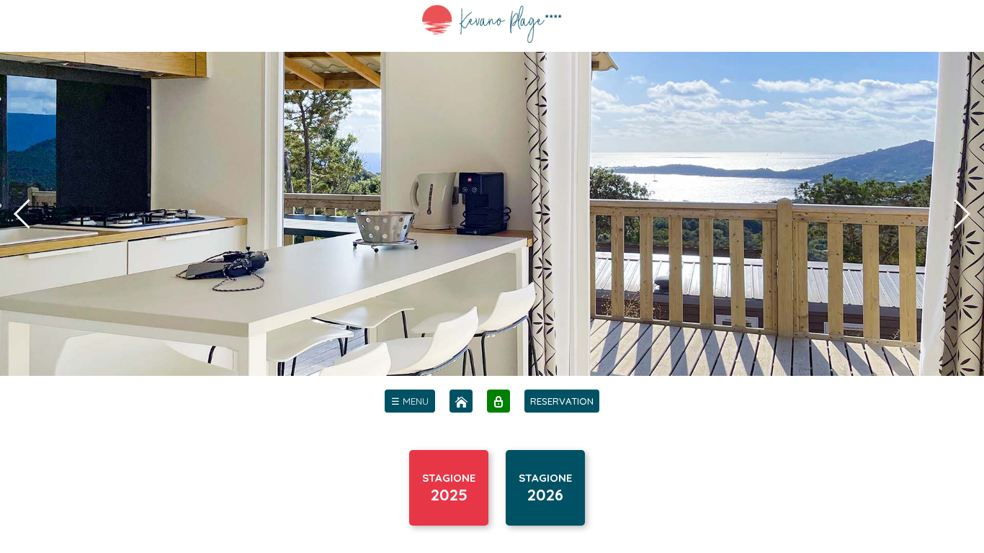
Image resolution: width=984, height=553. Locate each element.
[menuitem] (409, 401)
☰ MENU (410, 401)
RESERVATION (562, 401)
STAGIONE (448, 488)
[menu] (409, 401)
